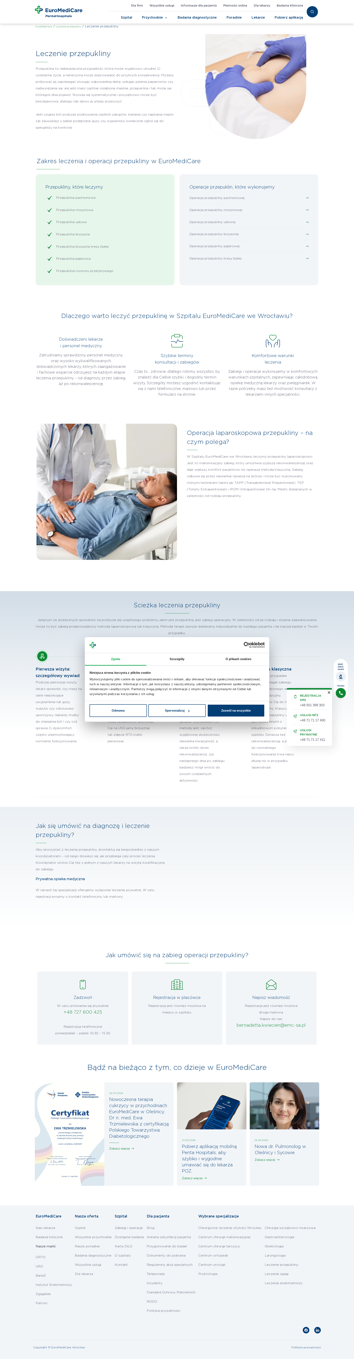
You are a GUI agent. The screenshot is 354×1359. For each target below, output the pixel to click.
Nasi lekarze (45, 1228)
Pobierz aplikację (289, 17)
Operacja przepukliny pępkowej (214, 246)
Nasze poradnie (87, 1246)
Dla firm (137, 5)
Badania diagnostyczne (197, 17)
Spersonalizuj (175, 710)
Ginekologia (274, 1246)
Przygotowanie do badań (167, 1246)
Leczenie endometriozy (284, 1283)
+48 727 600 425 (83, 1012)
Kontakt (121, 1264)
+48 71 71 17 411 (312, 739)
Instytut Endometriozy (54, 1284)
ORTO (40, 1257)
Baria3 (41, 1275)
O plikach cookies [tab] (238, 659)
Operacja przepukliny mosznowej (215, 210)
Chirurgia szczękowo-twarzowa (290, 1228)
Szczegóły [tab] (177, 659)
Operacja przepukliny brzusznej (214, 234)
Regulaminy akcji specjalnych (170, 1264)
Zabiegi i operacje (129, 1228)
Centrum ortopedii (213, 1255)
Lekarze (258, 17)
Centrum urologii (211, 1264)
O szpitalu (123, 1255)
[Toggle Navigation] (166, 17)
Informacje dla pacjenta (199, 5)
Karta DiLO (123, 1246)
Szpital (126, 17)
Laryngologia (275, 1255)
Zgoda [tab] (115, 659)
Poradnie (234, 17)
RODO (152, 1301)
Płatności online (235, 5)
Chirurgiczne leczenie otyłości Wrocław (230, 1228)
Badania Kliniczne (290, 5)
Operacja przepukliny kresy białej (215, 258)
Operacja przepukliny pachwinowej (216, 198)
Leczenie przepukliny (281, 1264)
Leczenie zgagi (276, 1274)
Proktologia (207, 1274)
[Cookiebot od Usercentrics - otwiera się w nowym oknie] (247, 645)
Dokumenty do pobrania (166, 1255)
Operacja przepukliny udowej (212, 222)
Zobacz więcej (119, 1148)
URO (39, 1266)
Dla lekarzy (262, 5)
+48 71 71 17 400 (312, 720)
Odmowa (118, 710)
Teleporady (156, 1274)
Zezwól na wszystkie (236, 710)
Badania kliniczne (49, 1237)
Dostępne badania (129, 1237)
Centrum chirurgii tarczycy (219, 1246)
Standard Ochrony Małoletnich (171, 1292)
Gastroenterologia (279, 1237)
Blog (150, 1228)
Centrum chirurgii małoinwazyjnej (224, 1237)
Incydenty (154, 1283)
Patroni (41, 1303)
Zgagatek (43, 1294)
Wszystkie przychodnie (93, 1237)
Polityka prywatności (163, 1310)
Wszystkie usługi (162, 5)
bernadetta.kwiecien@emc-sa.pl (271, 1025)
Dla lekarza (84, 1274)
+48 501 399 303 (312, 705)
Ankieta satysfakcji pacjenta (169, 1237)
